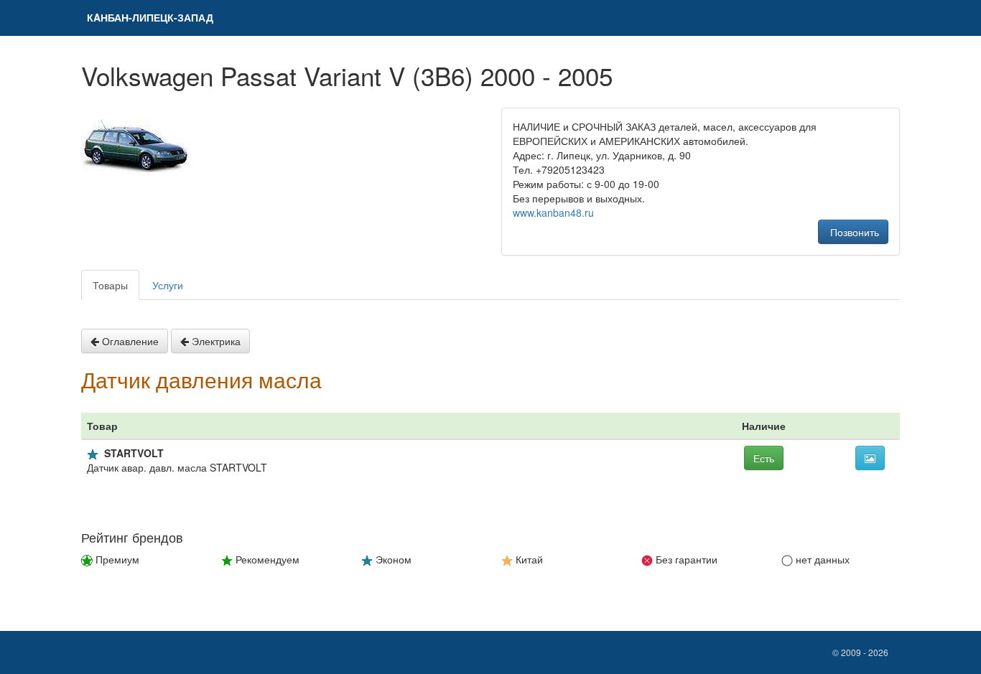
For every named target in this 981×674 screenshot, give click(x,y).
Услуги (167, 285)
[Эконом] (92, 454)
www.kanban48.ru (553, 212)
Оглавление (129, 341)
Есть (763, 458)
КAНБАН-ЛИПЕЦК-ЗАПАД (150, 17)
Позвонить (853, 232)
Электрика (215, 341)
